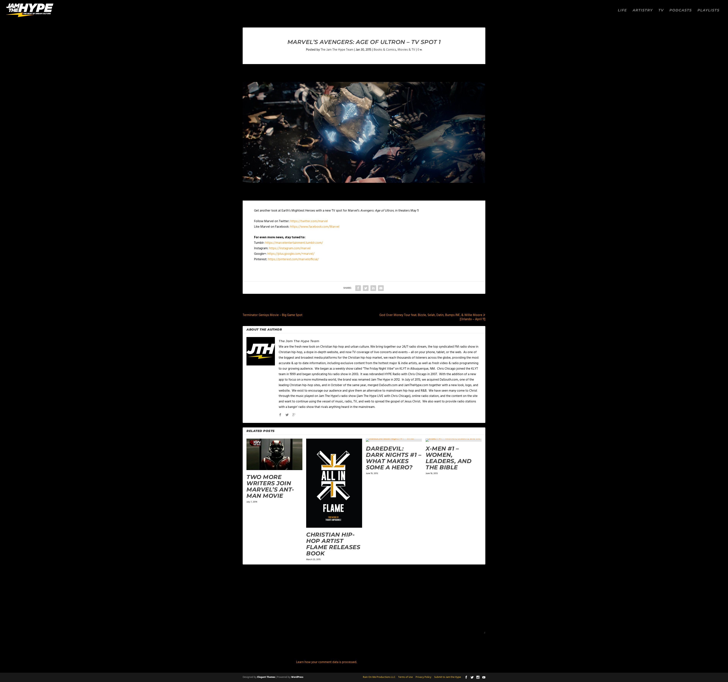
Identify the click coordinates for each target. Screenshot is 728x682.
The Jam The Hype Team (337, 49)
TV (661, 10)
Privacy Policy (423, 677)
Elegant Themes (266, 677)
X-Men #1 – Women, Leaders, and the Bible (448, 458)
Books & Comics (385, 49)
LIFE (622, 10)
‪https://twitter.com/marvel (309, 221)
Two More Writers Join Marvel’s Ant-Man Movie (270, 486)
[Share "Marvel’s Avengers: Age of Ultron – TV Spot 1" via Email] (381, 288)
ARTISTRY (643, 10)
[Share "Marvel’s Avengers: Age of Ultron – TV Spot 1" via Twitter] (365, 288)
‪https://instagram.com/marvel (290, 248)
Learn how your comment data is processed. (326, 662)
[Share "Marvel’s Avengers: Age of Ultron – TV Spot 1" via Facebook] (358, 288)
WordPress (297, 677)
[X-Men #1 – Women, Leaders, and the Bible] (454, 440)
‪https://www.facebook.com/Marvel (314, 226)
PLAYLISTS (708, 10)
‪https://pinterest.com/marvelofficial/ (293, 259)
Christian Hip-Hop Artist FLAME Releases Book (333, 544)
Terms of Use (405, 677)
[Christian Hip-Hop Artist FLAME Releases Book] (334, 483)
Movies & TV (406, 49)
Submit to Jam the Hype (447, 677)
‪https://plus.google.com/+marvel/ (290, 253)
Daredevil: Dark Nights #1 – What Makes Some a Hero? (393, 458)
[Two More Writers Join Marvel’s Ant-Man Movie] (274, 454)
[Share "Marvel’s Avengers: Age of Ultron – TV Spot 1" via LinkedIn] (373, 288)
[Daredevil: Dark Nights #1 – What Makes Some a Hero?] (394, 440)
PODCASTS (680, 10)
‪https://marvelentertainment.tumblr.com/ (294, 242)
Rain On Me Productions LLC (379, 677)
